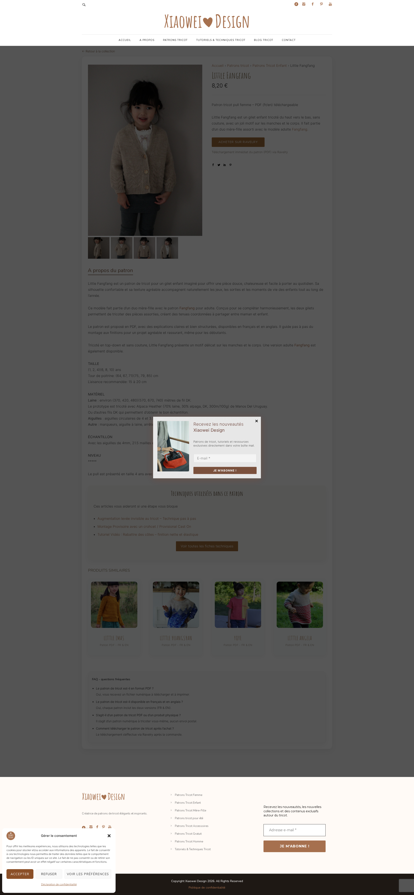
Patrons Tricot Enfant (188, 803)
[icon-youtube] (330, 4)
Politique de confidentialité (207, 888)
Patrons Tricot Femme (188, 795)
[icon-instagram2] (305, 4)
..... (87, 827)
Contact (289, 40)
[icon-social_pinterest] (322, 4)
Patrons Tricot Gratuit (188, 834)
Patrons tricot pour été (189, 818)
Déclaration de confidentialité (59, 884)
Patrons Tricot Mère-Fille (190, 811)
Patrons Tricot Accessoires (192, 826)
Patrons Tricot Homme (189, 842)
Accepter (20, 874)
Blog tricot (263, 40)
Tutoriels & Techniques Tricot (220, 40)
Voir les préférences (88, 874)
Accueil (125, 40)
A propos (147, 40)
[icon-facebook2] (314, 4)
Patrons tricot (175, 40)
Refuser (49, 874)
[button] (109, 836)
